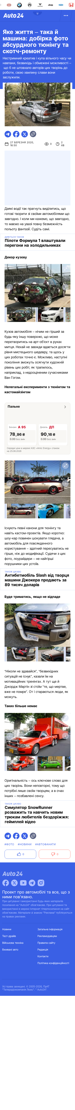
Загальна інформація (50, 929)
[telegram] (8, 134)
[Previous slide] (9, 287)
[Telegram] (32, 883)
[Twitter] (14, 883)
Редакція (43, 949)
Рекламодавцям (47, 936)
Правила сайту (46, 942)
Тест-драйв (9, 936)
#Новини (25, 844)
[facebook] (16, 134)
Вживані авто (10, 949)
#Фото (9, 844)
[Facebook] (5, 883)
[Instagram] (41, 883)
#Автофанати (45, 844)
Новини (6, 929)
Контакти (43, 956)
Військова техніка (12, 942)
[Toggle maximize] (65, 269)
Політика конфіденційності (53, 963)
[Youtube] (23, 883)
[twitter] (24, 134)
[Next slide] (65, 287)
